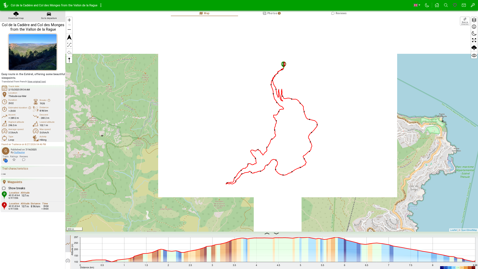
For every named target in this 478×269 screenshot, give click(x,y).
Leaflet (453, 229)
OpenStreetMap (469, 229)
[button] (283, 65)
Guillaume (19, 152)
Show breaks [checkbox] (16, 186)
